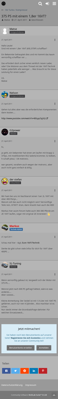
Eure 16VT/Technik (30, 242)
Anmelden (44, 347)
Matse (7, 19)
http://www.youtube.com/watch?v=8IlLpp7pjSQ (23, 118)
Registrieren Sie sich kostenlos (26, 338)
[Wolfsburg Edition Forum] (3, 3)
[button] (54, 3)
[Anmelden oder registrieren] (47, 3)
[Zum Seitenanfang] (54, 395)
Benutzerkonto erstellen (20, 347)
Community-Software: (29, 395)
